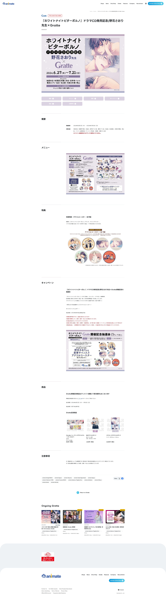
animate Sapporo (58, 477)
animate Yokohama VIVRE (47, 480)
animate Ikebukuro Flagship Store (75, 480)
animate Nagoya (91, 477)
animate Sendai (45, 482)
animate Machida (54, 482)
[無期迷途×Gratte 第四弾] (72, 523)
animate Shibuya (98, 480)
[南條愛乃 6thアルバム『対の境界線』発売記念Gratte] (93, 523)
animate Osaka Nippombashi (80, 477)
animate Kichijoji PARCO (47, 477)
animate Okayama (68, 477)
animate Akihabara (88, 480)
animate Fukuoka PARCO (61, 480)
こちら (79, 398)
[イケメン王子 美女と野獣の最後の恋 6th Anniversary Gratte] (51, 523)
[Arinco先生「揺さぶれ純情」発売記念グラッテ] (115, 523)
